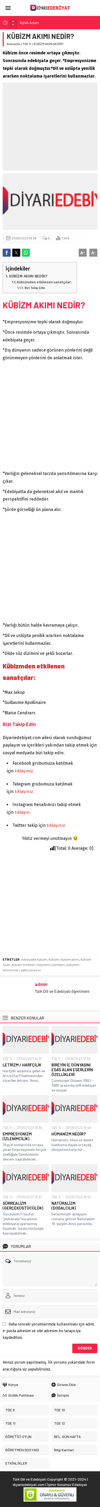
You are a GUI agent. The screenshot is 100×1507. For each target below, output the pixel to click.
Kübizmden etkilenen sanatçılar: (44, 282)
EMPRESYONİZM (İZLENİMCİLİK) (17, 1136)
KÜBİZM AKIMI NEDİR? (28, 276)
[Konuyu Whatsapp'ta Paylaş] (26, 253)
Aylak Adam (29, 22)
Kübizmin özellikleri (51, 964)
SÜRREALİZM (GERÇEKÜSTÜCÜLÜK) (23, 1205)
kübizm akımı (70, 959)
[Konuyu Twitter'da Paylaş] (16, 253)
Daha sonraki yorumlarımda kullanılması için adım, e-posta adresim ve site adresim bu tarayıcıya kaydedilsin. (49, 1331)
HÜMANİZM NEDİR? (68, 1133)
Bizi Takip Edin (35, 288)
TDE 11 (26, 44)
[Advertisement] (50, 126)
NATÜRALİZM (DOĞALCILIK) (63, 1205)
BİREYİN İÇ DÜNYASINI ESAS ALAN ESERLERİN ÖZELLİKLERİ (72, 1069)
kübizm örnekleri (24, 964)
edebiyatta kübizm (34, 959)
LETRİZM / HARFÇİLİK (22, 1064)
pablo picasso (31, 970)
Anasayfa (13, 44)
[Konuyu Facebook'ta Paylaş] (7, 253)
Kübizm (54, 959)
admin (41, 984)
